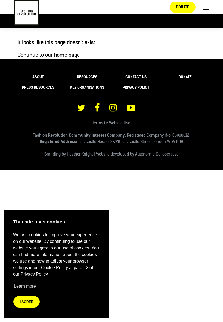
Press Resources (38, 87)
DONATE (182, 7)
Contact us (136, 76)
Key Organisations (87, 87)
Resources (87, 76)
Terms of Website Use (111, 123)
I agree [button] (26, 302)
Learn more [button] (25, 286)
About (38, 76)
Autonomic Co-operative (157, 154)
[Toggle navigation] (204, 7)
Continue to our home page (49, 55)
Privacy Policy (136, 87)
